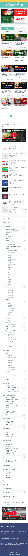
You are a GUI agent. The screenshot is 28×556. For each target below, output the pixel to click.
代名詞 (9, 284)
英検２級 (10, 362)
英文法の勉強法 (11, 252)
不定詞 (9, 260)
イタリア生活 (15, 407)
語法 (15, 286)
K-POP (15, 431)
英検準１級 (10, 364)
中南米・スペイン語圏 (15, 405)
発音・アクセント (15, 238)
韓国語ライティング (15, 451)
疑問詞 (9, 282)
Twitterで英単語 (11, 244)
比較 (9, 269)
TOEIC (15, 371)
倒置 (9, 276)
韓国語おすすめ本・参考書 (15, 448)
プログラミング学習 (15, 460)
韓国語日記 (15, 450)
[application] (14, 135)
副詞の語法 (10, 297)
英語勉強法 (14, 226)
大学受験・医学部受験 (13, 339)
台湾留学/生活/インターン (15, 399)
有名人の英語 (15, 421)
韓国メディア (14, 428)
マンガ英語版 (11, 316)
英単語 (15, 240)
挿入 (9, 277)
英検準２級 (10, 360)
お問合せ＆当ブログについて (14, 496)
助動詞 (9, 257)
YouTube (20, 28)
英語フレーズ (14, 383)
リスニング (15, 318)
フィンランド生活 (15, 409)
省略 (9, 274)
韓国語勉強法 (14, 440)
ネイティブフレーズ (12, 324)
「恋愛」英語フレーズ (15, 386)
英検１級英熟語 (11, 369)
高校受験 (10, 337)
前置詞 (9, 281)
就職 (15, 414)
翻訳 (9, 314)
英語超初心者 (11, 334)
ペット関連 (15, 472)
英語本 (20, 31)
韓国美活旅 (15, 436)
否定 (9, 272)
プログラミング (14, 457)
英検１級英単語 (11, 367)
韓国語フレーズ (15, 453)
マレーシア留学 (15, 397)
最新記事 (7, 28)
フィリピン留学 (15, 401)
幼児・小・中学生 (12, 335)
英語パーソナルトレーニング (14, 332)
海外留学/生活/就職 (14, 395)
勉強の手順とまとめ (15, 229)
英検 (15, 353)
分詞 (9, 265)
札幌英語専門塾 (14, 488)
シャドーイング (11, 320)
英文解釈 (10, 306)
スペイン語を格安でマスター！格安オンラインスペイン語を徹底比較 (17, 209)
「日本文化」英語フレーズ (15, 387)
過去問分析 (12, 341)
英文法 (7, 31)
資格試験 (14, 350)
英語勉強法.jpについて (15, 187)
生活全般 (15, 473)
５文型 (9, 254)
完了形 (9, 255)
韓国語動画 (15, 444)
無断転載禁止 (12, 552)
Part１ (11, 377)
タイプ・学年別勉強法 (15, 330)
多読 (9, 303)
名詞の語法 (10, 293)
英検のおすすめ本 (12, 357)
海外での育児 (15, 413)
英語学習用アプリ (15, 422)
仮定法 (9, 271)
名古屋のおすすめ (15, 477)
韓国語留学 (15, 446)
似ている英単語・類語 (13, 242)
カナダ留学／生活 (15, 411)
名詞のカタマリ (13, 310)
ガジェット (15, 475)
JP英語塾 (14, 492)
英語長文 (10, 312)
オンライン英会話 (15, 326)
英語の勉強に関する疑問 (15, 231)
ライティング (15, 328)
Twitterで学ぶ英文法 (12, 250)
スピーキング (15, 322)
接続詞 (9, 279)
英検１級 (10, 365)
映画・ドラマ (15, 434)
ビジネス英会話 (15, 389)
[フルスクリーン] (24, 140)
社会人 (9, 345)
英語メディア (14, 418)
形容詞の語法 (11, 295)
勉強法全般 (14, 465)
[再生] (4, 140)
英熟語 (15, 299)
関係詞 (9, 267)
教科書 (9, 236)
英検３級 (10, 359)
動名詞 (9, 262)
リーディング (15, 301)
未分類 (14, 484)
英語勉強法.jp (14, 5)
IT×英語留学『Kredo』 (15, 461)
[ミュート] (21, 140)
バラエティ (15, 432)
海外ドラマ (15, 424)
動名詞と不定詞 (11, 264)
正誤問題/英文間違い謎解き (15, 246)
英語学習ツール (15, 232)
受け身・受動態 (11, 259)
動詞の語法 (10, 292)
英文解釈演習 (13, 308)
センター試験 (13, 343)
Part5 (9, 373)
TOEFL (15, 379)
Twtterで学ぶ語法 (12, 288)
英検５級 (10, 355)
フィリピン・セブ (12, 403)
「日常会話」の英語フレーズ (15, 391)
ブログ (14, 481)
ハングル (15, 442)
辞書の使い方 (11, 305)
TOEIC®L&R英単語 (12, 375)
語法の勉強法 (11, 290)
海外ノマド (10, 346)
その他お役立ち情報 (14, 469)
